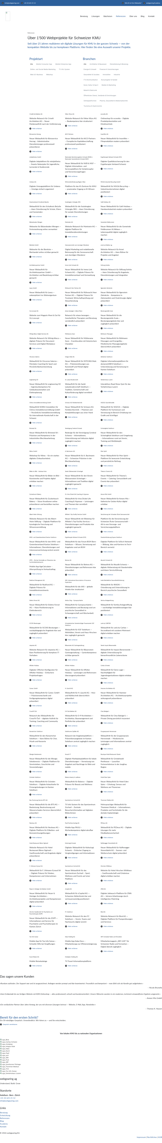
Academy (4, 1124)
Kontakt (151, 16)
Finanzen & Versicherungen (109, 69)
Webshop (49, 74)
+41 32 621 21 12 (7, 1098)
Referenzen (121, 16)
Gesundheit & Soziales (91, 74)
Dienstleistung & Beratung (119, 64)
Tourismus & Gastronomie (93, 106)
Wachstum (107, 16)
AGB (160, 1137)
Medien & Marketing (109, 85)
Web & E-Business (36, 74)
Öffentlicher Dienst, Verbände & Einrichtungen (100, 95)
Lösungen (96, 16)
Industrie (117, 74)
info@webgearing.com (9, 1101)
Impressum (141, 1137)
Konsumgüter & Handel (109, 80)
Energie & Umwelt (90, 69)
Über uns (133, 16)
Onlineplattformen (90, 101)
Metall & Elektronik (90, 90)
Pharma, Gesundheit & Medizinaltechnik (114, 101)
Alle (31, 64)
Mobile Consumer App (44, 64)
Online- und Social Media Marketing (43, 69)
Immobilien (106, 74)
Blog (142, 16)
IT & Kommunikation (91, 80)
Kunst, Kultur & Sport (91, 85)
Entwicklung (5, 1115)
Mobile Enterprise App (63, 64)
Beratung (84, 16)
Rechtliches (152, 1137)
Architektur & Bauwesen (98, 64)
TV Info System (64, 69)
